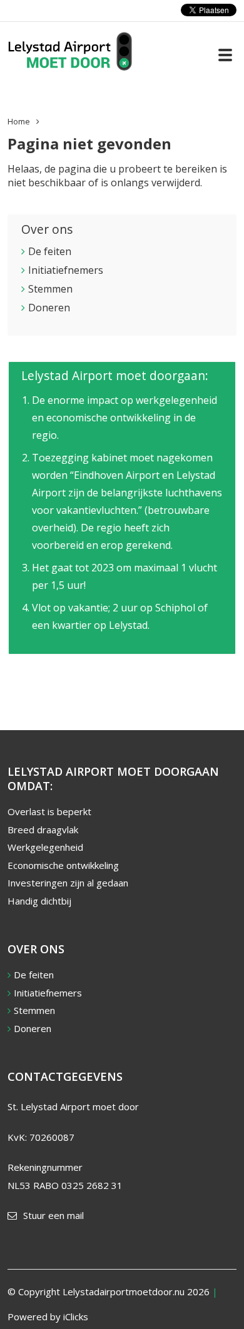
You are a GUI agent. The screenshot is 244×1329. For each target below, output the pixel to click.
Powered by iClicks (48, 1316)
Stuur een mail (53, 1215)
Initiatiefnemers (65, 270)
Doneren (49, 307)
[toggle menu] (225, 55)
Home (19, 121)
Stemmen (50, 289)
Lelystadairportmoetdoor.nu (124, 1291)
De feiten (49, 251)
